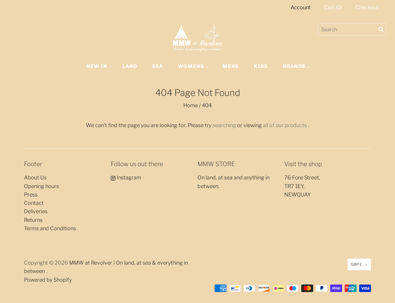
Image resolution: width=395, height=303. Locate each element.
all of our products (285, 125)
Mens (230, 66)
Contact (34, 203)
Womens (191, 66)
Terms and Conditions (50, 228)
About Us (35, 177)
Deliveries (35, 211)
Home (190, 105)
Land (129, 66)
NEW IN (96, 66)
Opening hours (41, 186)
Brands (294, 66)
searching (224, 125)
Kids (261, 66)
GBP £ (356, 264)
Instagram (128, 177)
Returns (33, 220)
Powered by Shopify (48, 280)
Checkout (367, 7)
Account (301, 7)
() (333, 7)
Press (31, 195)
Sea (157, 66)
